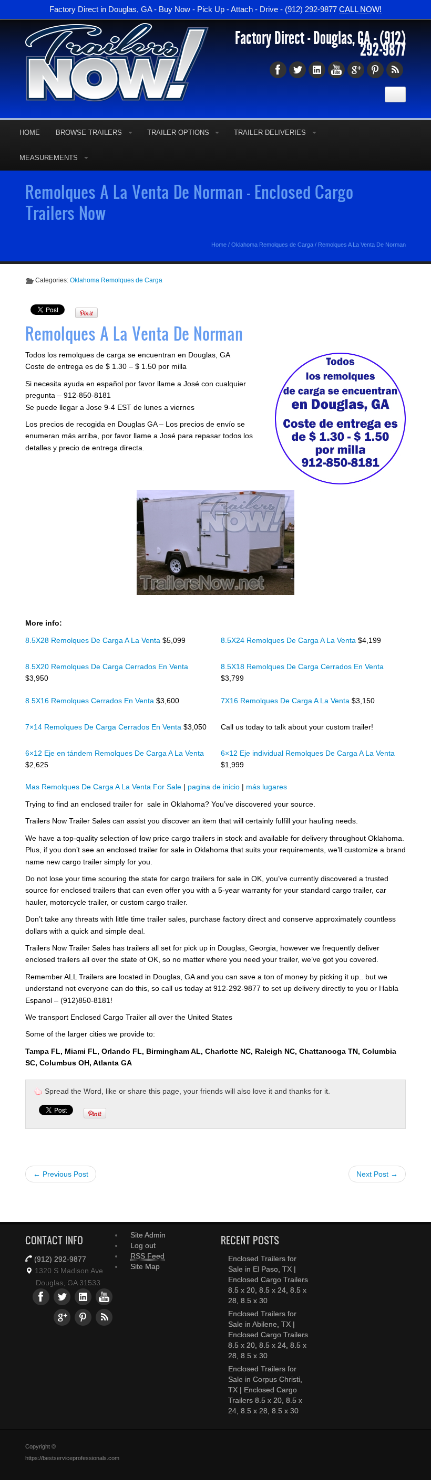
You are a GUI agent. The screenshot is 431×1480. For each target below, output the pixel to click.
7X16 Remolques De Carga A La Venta (286, 700)
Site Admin (148, 1235)
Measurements (48, 158)
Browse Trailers (89, 132)
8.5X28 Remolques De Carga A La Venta (93, 640)
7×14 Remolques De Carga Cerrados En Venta (104, 727)
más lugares (266, 787)
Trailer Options (178, 132)
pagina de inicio (214, 787)
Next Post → (377, 1174)
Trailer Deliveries (270, 132)
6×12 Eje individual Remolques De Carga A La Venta (308, 753)
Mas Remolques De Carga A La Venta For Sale (103, 787)
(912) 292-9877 (383, 44)
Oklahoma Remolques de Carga (272, 244)
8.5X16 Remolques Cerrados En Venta (90, 700)
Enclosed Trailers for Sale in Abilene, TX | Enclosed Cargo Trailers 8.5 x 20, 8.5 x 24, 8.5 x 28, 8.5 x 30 (268, 1334)
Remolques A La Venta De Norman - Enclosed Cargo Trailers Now (189, 202)
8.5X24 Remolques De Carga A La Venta (289, 640)
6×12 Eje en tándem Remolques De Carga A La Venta (114, 753)
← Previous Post (60, 1174)
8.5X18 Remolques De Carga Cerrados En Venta (302, 666)
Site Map (145, 1266)
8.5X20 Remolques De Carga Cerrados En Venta (106, 666)
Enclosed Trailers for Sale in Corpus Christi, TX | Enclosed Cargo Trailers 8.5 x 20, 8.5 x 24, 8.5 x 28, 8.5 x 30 (265, 1390)
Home (29, 132)
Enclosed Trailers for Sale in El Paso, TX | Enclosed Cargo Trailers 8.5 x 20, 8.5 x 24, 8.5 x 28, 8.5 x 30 (268, 1279)
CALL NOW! (360, 9)
